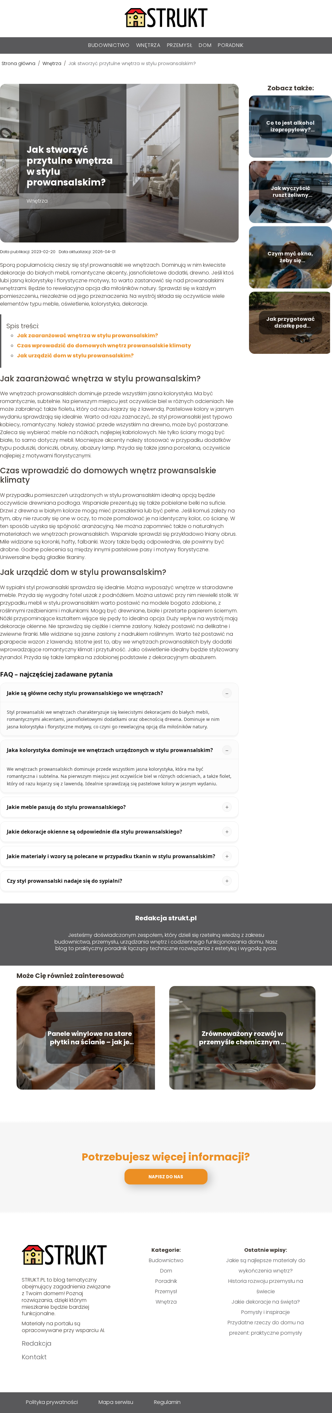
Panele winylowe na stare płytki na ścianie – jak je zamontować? (90, 1037)
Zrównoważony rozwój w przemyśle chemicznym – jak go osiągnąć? (242, 1037)
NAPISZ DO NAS (165, 1177)
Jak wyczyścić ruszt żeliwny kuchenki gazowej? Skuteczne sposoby (290, 192)
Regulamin (167, 1402)
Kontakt (34, 1357)
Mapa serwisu (116, 1402)
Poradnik (231, 45)
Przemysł (180, 45)
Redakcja (37, 1343)
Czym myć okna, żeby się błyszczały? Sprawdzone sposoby (290, 257)
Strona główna (19, 63)
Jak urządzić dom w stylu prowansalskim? (75, 355)
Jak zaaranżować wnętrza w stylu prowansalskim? (87, 335)
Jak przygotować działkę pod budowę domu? (290, 323)
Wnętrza (148, 45)
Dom (205, 45)
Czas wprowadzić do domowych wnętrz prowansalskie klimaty (104, 345)
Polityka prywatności (52, 1402)
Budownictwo (109, 45)
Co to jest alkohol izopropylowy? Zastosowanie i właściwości (290, 126)
